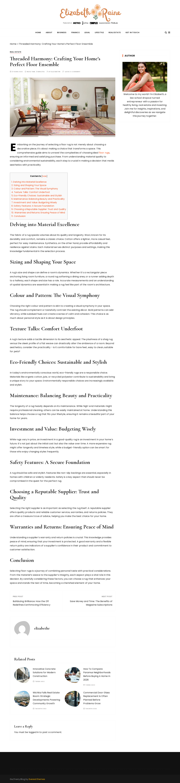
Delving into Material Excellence (29, 181)
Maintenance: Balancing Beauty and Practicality (38, 198)
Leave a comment (72, 71)
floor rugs (104, 152)
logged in (34, 732)
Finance (75, 32)
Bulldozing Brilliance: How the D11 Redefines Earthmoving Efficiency (31, 603)
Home (38, 32)
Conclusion (18, 216)
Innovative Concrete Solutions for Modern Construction (44, 672)
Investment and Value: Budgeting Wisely (34, 202)
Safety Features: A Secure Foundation (32, 205)
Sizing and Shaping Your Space (28, 185)
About (49, 32)
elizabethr (55, 71)
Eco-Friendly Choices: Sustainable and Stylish (36, 195)
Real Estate (115, 32)
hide (44, 176)
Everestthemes (37, 779)
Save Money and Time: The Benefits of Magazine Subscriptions (91, 603)
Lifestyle (99, 32)
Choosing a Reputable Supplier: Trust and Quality (38, 209)
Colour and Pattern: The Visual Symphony (34, 188)
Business (61, 32)
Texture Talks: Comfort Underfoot (30, 192)
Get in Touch (132, 32)
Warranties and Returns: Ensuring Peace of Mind (38, 212)
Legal (87, 32)
